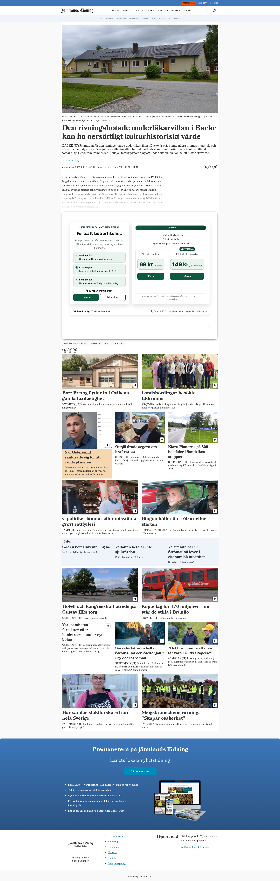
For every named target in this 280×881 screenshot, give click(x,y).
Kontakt (112, 858)
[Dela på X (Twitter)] (210, 167)
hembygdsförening (76, 344)
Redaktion (113, 847)
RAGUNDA (177, 19)
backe (118, 344)
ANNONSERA (202, 3)
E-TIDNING (187, 11)
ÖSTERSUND (134, 19)
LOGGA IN (214, 3)
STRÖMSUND (121, 19)
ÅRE (101, 19)
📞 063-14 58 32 (159, 311)
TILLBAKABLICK (173, 11)
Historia (112, 853)
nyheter (96, 344)
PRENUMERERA (189, 3)
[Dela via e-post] (215, 167)
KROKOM (109, 19)
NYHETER (115, 11)
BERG (154, 19)
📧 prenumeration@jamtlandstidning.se (188, 311)
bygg (108, 344)
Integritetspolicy (117, 864)
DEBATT (160, 11)
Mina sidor (112, 297)
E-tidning (113, 842)
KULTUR (139, 11)
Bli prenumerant (140, 771)
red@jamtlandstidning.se (195, 847)
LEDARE (150, 11)
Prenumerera (115, 836)
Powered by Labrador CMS (140, 876)
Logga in (86, 297)
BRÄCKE (145, 19)
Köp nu (150, 276)
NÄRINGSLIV (128, 11)
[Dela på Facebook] (206, 167)
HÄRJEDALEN (164, 19)
